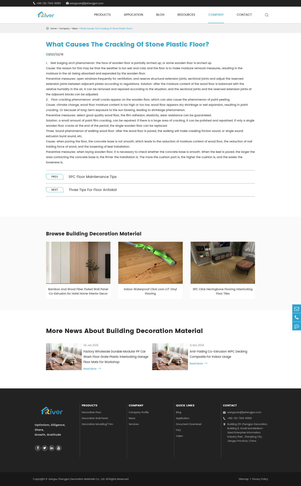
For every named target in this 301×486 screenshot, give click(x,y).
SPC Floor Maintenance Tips (93, 177)
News (75, 28)
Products (102, 14)
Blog (160, 14)
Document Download (188, 424)
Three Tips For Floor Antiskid (93, 190)
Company (216, 14)
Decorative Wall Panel (95, 418)
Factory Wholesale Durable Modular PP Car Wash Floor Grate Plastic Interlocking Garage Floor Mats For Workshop (115, 357)
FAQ (178, 430)
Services (134, 424)
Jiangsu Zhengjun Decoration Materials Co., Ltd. (76, 479)
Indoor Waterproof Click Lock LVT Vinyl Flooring (150, 291)
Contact (244, 14)
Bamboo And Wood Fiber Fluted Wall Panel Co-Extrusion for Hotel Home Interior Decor (78, 291)
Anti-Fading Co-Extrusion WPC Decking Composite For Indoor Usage (218, 354)
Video (179, 436)
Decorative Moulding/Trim (97, 424)
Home (54, 28)
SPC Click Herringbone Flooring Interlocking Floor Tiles (223, 291)
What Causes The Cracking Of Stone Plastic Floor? (106, 28)
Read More (92, 369)
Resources (186, 14)
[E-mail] (296, 308)
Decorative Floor (91, 412)
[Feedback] (296, 326)
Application (133, 14)
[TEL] (296, 317)
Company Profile (139, 412)
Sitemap (244, 479)
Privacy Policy (260, 479)
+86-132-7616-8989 (47, 3)
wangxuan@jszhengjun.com (84, 3)
